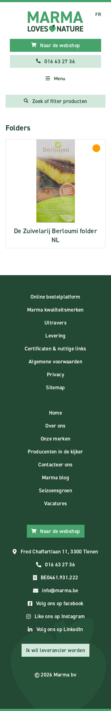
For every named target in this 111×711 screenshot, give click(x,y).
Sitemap (55, 387)
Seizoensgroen (55, 490)
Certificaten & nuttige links (55, 348)
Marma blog (55, 477)
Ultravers (55, 322)
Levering (55, 335)
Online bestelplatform (55, 296)
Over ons (55, 425)
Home (55, 412)
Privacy (55, 374)
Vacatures (55, 503)
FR (98, 14)
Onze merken (55, 438)
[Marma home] (55, 21)
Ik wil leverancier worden (55, 650)
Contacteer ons (55, 464)
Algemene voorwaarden (55, 361)
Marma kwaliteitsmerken (55, 309)
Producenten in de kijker (55, 451)
